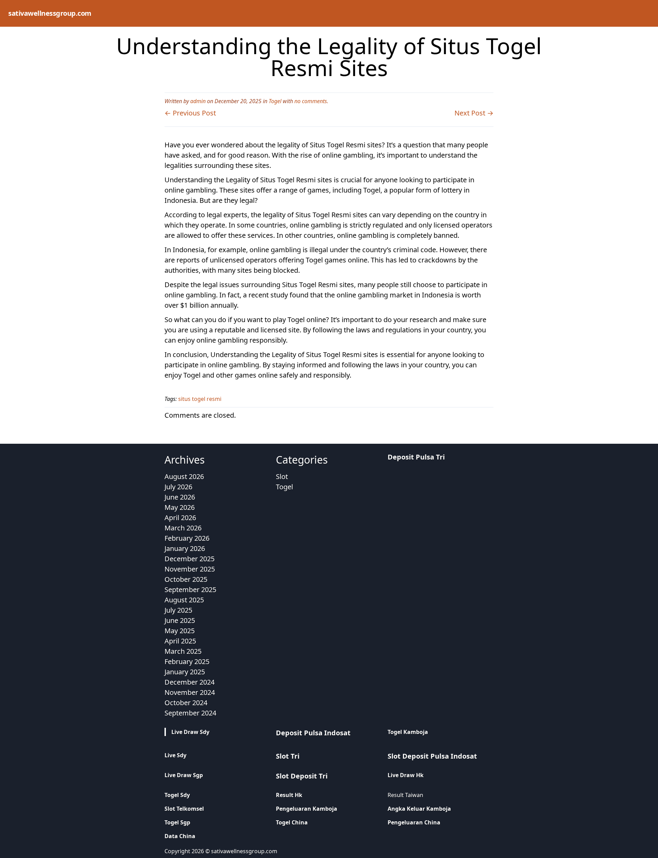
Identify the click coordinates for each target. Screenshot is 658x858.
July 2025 (178, 610)
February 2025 (186, 661)
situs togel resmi (199, 399)
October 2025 (185, 579)
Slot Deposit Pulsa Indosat (432, 756)
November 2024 (189, 692)
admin (198, 101)
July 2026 (178, 486)
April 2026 (180, 517)
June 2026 (179, 497)
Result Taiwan (405, 795)
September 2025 (190, 589)
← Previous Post (190, 113)
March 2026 (183, 527)
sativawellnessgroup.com (50, 13)
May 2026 (179, 507)
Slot (282, 476)
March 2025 (183, 651)
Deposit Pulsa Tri (416, 457)
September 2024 (190, 713)
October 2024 (185, 702)
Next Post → (474, 113)
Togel (275, 101)
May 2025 (179, 630)
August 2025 (184, 599)
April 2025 (180, 641)
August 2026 (184, 476)
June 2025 (179, 620)
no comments (310, 101)
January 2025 (184, 671)
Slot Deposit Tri (302, 776)
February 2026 (186, 538)
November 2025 (189, 569)
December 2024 (189, 682)
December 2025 (189, 558)
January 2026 (184, 548)
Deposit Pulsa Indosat (313, 732)
